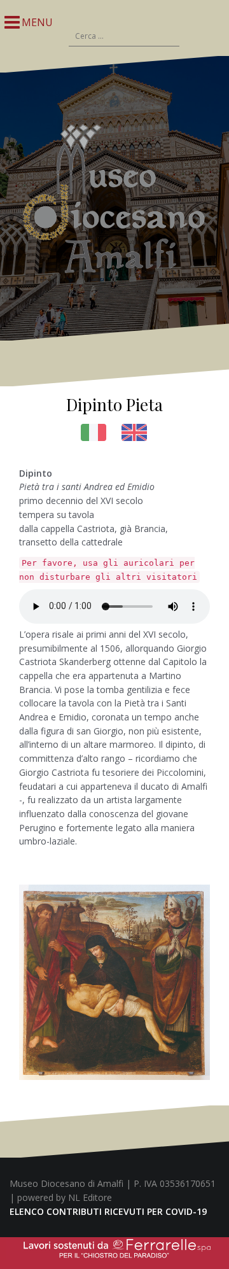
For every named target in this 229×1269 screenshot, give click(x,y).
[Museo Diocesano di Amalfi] (114, 197)
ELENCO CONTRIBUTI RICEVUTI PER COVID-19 (108, 1211)
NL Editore (90, 1197)
